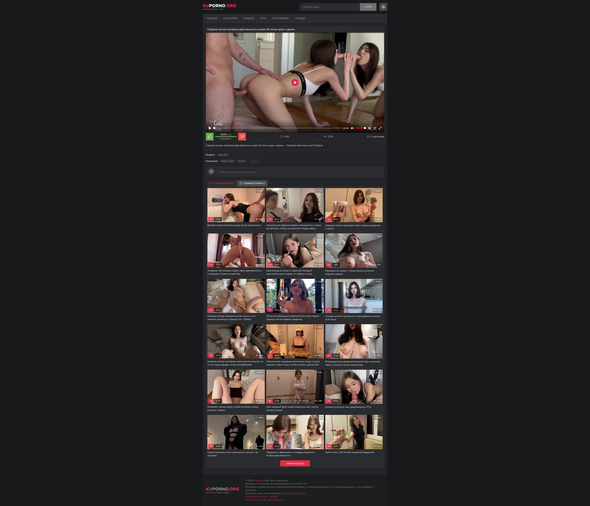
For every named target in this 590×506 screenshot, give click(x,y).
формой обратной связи (293, 493)
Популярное (280, 18)
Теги (263, 18)
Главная (211, 18)
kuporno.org (259, 480)
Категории (230, 18)
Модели (249, 18)
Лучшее (300, 18)
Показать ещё (295, 463)
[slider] (277, 128)
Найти (368, 7)
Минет (241, 161)
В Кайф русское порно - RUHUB (261, 496)
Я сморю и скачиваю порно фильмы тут (265, 499)
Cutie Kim (223, 154)
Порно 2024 (227, 161)
